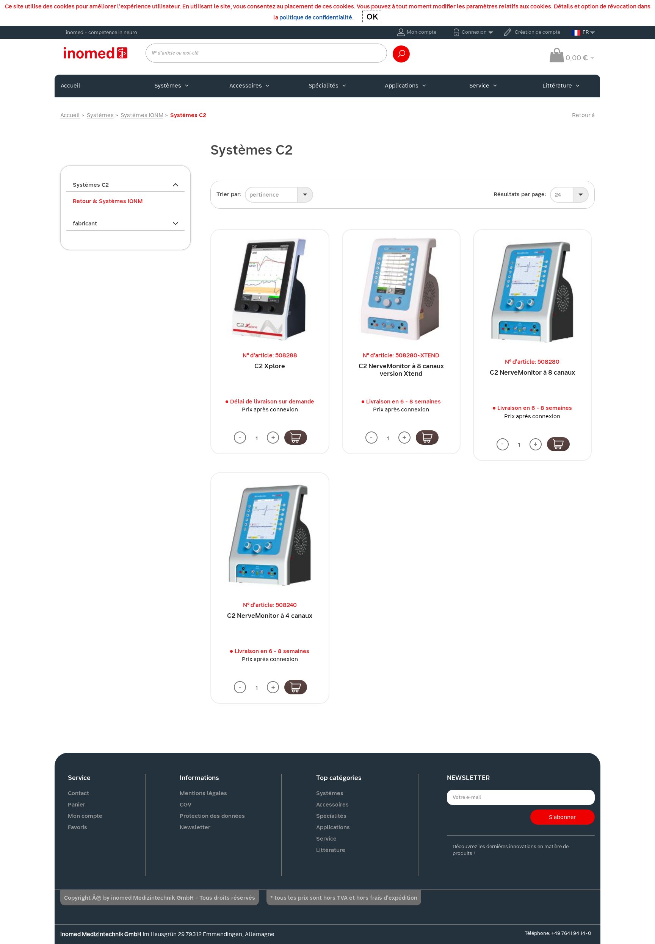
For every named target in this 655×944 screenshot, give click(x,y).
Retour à (583, 115)
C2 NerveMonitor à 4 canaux (269, 616)
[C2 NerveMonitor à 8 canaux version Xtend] (401, 288)
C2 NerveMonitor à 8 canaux (532, 373)
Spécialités (323, 85)
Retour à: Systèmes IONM (108, 201)
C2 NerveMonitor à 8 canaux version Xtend (401, 370)
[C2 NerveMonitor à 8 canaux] (532, 291)
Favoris (77, 827)
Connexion (474, 32)
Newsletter (195, 827)
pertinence (264, 194)
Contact (78, 793)
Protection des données (212, 816)
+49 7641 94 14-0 (571, 933)
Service (479, 85)
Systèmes (167, 85)
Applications (401, 85)
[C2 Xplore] (269, 288)
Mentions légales (203, 793)
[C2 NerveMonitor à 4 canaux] (269, 535)
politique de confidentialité (315, 17)
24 (558, 194)
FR (586, 32)
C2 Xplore (269, 366)
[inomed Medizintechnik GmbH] (95, 53)
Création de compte (537, 32)
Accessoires (245, 85)
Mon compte (421, 32)
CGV (185, 804)
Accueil (70, 85)
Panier (76, 804)
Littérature (557, 85)
